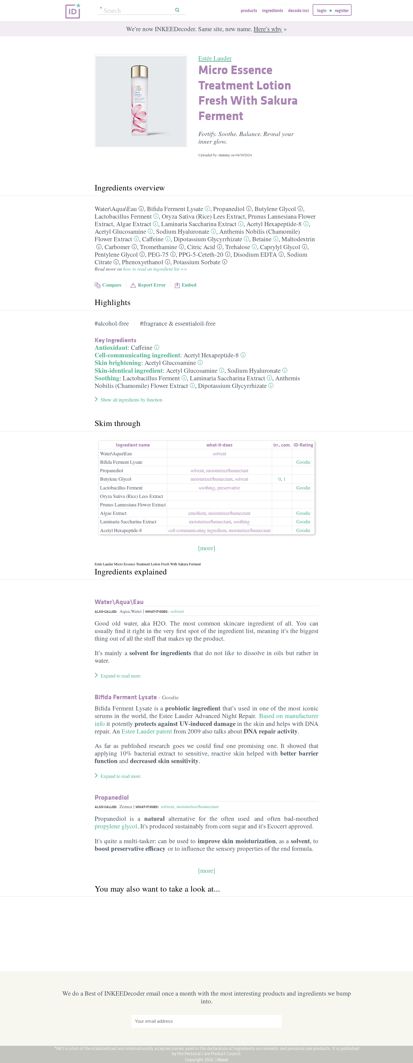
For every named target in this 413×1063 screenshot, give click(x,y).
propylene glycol (116, 826)
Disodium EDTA (255, 254)
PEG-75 (158, 254)
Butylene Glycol (275, 208)
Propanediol (229, 208)
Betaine (262, 239)
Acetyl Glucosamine (120, 231)
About (222, 1059)
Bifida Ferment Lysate (175, 208)
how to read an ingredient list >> (155, 268)
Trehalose (237, 246)
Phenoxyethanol (142, 262)
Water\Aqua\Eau (116, 208)
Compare (112, 284)
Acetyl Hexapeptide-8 (274, 223)
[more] (206, 548)
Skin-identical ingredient (129, 370)
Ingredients (272, 10)
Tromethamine (158, 246)
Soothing (107, 377)
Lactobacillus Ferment (123, 216)
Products (249, 10)
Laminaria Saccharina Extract (198, 223)
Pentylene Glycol (116, 254)
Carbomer (117, 246)
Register (342, 10)
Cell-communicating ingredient (137, 354)
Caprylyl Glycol (280, 246)
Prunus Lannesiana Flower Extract (133, 504)
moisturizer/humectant (198, 806)
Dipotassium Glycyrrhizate (208, 239)
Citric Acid (201, 246)
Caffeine (153, 239)
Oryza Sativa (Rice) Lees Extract (203, 216)
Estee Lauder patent (147, 731)
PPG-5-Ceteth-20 (201, 254)
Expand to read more (121, 675)
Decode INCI (298, 10)
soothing (207, 487)
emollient (197, 513)
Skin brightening (118, 362)
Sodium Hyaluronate (182, 231)
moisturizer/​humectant (227, 470)
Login (322, 10)
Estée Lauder (215, 58)
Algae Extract (133, 223)
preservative (228, 487)
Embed (189, 284)
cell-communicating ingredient (197, 530)
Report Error (152, 284)
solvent (219, 453)
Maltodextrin (298, 239)
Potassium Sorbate (196, 262)
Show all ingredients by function (131, 399)
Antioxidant (111, 347)
